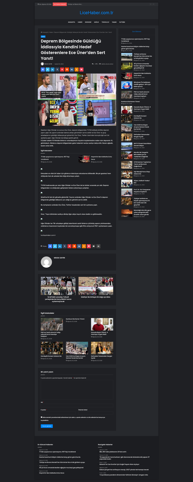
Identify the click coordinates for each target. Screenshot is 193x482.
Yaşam (114, 22)
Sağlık (96, 22)
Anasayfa (71, 22)
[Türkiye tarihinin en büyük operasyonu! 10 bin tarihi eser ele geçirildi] (126, 201)
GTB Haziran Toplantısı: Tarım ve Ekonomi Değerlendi (142, 164)
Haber (80, 22)
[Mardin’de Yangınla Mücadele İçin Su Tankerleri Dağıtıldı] (126, 155)
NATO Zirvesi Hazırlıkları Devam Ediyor (142, 144)
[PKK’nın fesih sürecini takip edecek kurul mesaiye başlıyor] (52, 324)
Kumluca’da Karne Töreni (75, 319)
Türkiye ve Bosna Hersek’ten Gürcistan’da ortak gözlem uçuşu (87, 4)
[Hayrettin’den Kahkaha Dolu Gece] (84, 159)
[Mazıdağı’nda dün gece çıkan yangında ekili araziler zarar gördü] (126, 213)
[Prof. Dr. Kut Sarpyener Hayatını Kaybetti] (126, 192)
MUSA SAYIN (48, 64)
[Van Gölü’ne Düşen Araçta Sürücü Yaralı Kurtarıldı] (77, 348)
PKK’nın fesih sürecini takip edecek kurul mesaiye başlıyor (50, 334)
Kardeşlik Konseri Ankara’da (51, 356)
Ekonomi (88, 22)
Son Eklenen (136, 31)
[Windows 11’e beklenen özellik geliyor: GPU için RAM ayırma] (126, 85)
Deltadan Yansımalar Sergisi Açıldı (101, 357)
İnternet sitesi (82, 410)
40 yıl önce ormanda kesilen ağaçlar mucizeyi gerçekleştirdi (143, 66)
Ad (42, 402)
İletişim (122, 22)
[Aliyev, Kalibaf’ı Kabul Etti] (126, 183)
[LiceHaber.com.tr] (96, 12)
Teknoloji (105, 22)
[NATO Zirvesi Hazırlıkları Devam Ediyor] (126, 146)
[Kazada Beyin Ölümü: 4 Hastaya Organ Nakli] (102, 324)
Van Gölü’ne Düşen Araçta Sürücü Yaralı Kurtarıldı (75, 357)
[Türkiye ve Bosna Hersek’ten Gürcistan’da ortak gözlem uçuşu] (126, 57)
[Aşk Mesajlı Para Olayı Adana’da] (126, 174)
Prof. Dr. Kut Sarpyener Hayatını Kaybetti (142, 191)
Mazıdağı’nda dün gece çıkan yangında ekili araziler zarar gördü (142, 212)
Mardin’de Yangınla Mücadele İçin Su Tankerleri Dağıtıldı (141, 154)
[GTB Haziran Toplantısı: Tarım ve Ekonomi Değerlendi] (126, 165)
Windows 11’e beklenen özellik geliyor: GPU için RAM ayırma (142, 84)
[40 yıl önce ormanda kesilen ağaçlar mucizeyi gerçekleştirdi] (126, 66)
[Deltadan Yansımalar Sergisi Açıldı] (102, 348)
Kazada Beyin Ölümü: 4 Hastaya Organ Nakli (99, 333)
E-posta (44, 410)
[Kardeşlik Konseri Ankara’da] (52, 348)
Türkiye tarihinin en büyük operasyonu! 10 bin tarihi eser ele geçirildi (142, 202)
